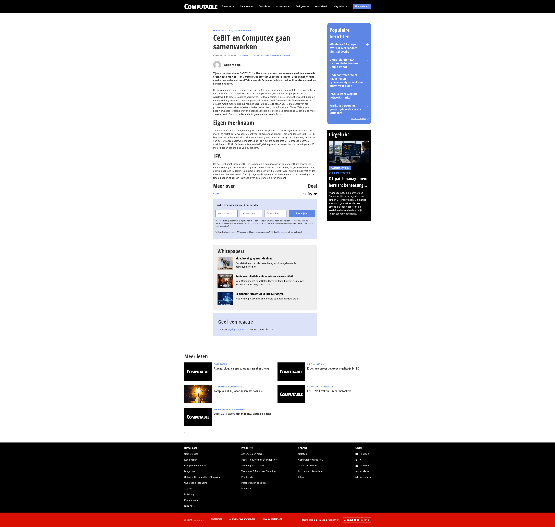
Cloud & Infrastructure (321, 387)
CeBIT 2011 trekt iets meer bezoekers (329, 391)
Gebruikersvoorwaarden (242, 519)
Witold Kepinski (232, 64)
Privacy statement (272, 519)
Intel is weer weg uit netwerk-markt (343, 95)
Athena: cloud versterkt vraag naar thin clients (241, 368)
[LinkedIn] (310, 194)
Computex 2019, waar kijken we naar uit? (238, 391)
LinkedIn (364, 465)
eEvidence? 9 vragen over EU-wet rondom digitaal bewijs (343, 48)
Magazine (189, 471)
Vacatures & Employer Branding (258, 471)
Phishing (189, 494)
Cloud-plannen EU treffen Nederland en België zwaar (344, 63)
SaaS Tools (220, 364)
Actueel (244, 55)
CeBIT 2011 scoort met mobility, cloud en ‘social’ (243, 414)
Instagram (365, 477)
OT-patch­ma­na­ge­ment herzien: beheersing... (348, 182)
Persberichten (248, 477)
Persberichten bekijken (253, 482)
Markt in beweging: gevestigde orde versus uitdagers (345, 109)
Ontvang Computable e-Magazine (202, 477)
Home (216, 30)
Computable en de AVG (310, 459)
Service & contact (307, 465)
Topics (188, 488)
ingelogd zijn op (236, 329)
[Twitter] (315, 194)
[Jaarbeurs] (355, 520)
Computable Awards (195, 465)
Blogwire (246, 488)
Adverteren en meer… (252, 454)
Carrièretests (191, 454)
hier (278, 232)
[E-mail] (304, 194)
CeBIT (287, 55)
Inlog (301, 477)
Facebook (365, 454)
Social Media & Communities (229, 409)
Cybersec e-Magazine (195, 482)
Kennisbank (190, 459)
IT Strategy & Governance (236, 30)
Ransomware (191, 500)
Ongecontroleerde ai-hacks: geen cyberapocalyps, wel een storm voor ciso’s (346, 80)
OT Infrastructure (339, 173)
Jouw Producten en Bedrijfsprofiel (259, 459)
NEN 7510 (189, 506)
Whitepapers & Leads (252, 465)
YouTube (364, 471)
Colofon (302, 454)
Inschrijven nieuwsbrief (310, 471)
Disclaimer (216, 519)
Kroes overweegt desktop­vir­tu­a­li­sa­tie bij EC (333, 368)
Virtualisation (315, 364)
